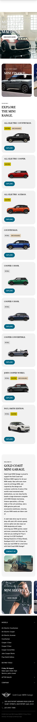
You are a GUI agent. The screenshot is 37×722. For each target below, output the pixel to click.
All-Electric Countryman (10, 628)
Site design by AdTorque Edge (14, 716)
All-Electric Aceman (8, 635)
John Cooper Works (8, 653)
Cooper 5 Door (6, 646)
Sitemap (4, 716)
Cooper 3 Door (6, 643)
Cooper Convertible (8, 650)
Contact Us (10, 551)
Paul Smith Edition (8, 657)
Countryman (6, 639)
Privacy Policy (27, 714)
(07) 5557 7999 (10, 708)
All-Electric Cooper (8, 632)
